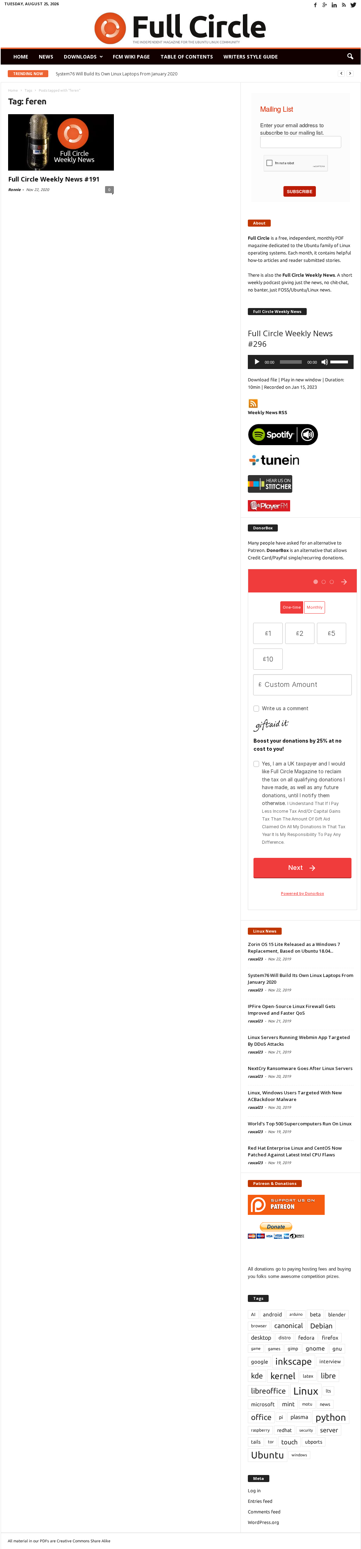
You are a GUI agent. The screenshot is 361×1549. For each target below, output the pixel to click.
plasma (299, 1417)
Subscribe (299, 191)
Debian (321, 1326)
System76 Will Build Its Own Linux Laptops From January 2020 (116, 74)
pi (281, 1417)
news (325, 1404)
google (259, 1362)
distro (285, 1337)
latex (308, 1375)
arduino (295, 1314)
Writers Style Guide (251, 56)
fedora (306, 1338)
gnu (337, 1349)
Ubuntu (267, 1455)
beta (315, 1314)
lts (328, 1390)
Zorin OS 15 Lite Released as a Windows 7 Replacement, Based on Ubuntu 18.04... (294, 947)
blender (336, 1314)
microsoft (263, 1404)
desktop (261, 1337)
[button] (350, 56)
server (329, 1430)
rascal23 (255, 959)
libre (328, 1375)
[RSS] (344, 5)
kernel (282, 1376)
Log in (254, 1490)
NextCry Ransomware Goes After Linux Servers (300, 1068)
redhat (284, 1430)
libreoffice (268, 1391)
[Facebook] (315, 5)
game (256, 1348)
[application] (301, 362)
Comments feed (264, 1511)
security (306, 1430)
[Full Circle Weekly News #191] (61, 142)
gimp (293, 1348)
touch (289, 1441)
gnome (315, 1348)
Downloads (80, 56)
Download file (262, 379)
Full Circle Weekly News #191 (53, 179)
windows (299, 1455)
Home (20, 56)
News (46, 56)
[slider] (340, 361)
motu (307, 1404)
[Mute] (324, 361)
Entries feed (260, 1501)
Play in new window (301, 379)
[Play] (257, 361)
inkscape (293, 1361)
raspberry (260, 1430)
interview (330, 1361)
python (331, 1417)
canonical (288, 1325)
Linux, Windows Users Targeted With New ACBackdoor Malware (295, 1095)
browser (259, 1325)
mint (288, 1404)
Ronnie (14, 190)
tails (256, 1442)
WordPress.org (263, 1522)
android (272, 1314)
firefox (330, 1338)
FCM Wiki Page (131, 56)
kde (257, 1375)
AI (253, 1314)
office (261, 1417)
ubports (313, 1442)
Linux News (264, 931)
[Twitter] (353, 5)
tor (271, 1441)
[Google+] (325, 5)
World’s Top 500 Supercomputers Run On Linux (299, 1123)
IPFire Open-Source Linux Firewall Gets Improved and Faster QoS (291, 1009)
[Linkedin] (334, 5)
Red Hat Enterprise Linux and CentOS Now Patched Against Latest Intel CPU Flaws (295, 1151)
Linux (305, 1391)
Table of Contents (186, 56)
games (274, 1348)
